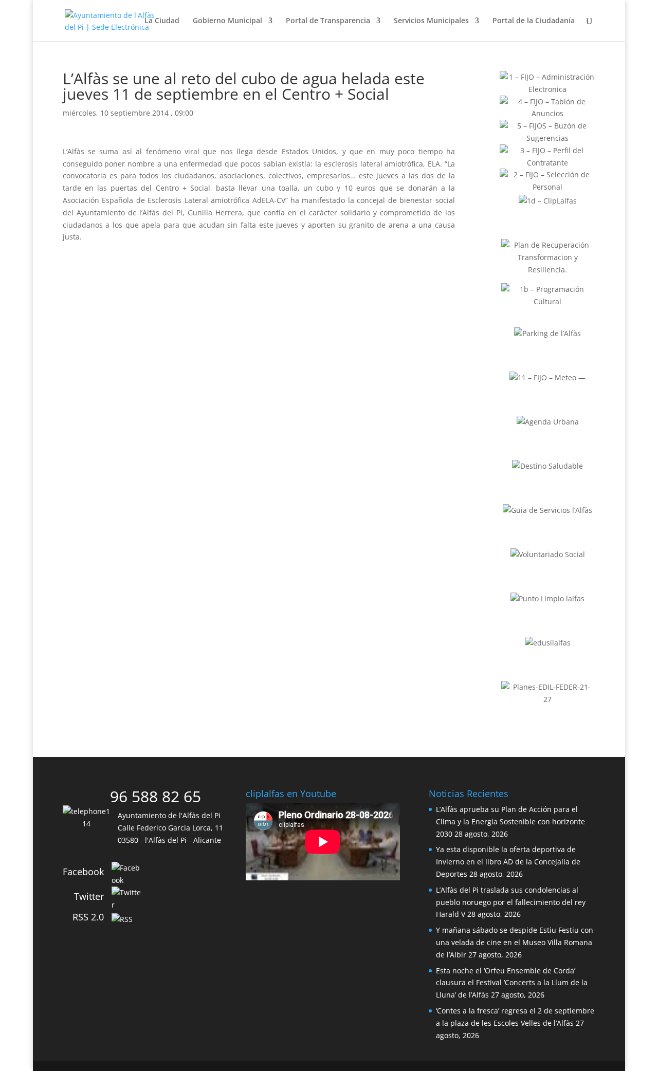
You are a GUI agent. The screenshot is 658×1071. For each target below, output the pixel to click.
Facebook (83, 871)
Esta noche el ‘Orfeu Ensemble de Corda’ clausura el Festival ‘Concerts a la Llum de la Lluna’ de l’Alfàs (512, 983)
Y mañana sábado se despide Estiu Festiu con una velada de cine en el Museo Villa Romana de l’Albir (514, 942)
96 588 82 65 (155, 796)
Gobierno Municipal (227, 21)
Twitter (89, 896)
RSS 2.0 (88, 917)
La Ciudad (161, 21)
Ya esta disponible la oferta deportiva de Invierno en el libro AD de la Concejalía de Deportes (508, 861)
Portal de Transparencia (328, 21)
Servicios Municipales (431, 21)
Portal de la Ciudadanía (533, 21)
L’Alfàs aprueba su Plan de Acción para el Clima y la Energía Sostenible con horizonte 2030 (510, 821)
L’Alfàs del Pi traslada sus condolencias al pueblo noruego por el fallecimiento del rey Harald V (511, 902)
